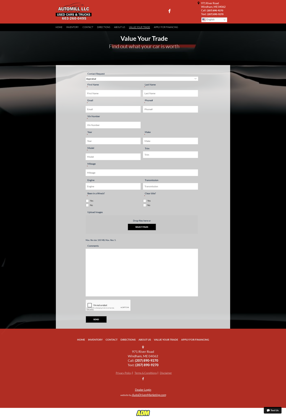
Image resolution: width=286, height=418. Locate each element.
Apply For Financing (195, 339)
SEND (96, 319)
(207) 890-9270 (215, 10)
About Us (145, 339)
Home (81, 339)
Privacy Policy (124, 373)
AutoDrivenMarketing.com (149, 395)
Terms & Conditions (146, 373)
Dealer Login (143, 389)
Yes (91, 200)
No (91, 205)
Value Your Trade (166, 339)
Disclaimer (166, 373)
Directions (128, 339)
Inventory (95, 339)
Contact (112, 339)
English (210, 19)
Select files (141, 227)
